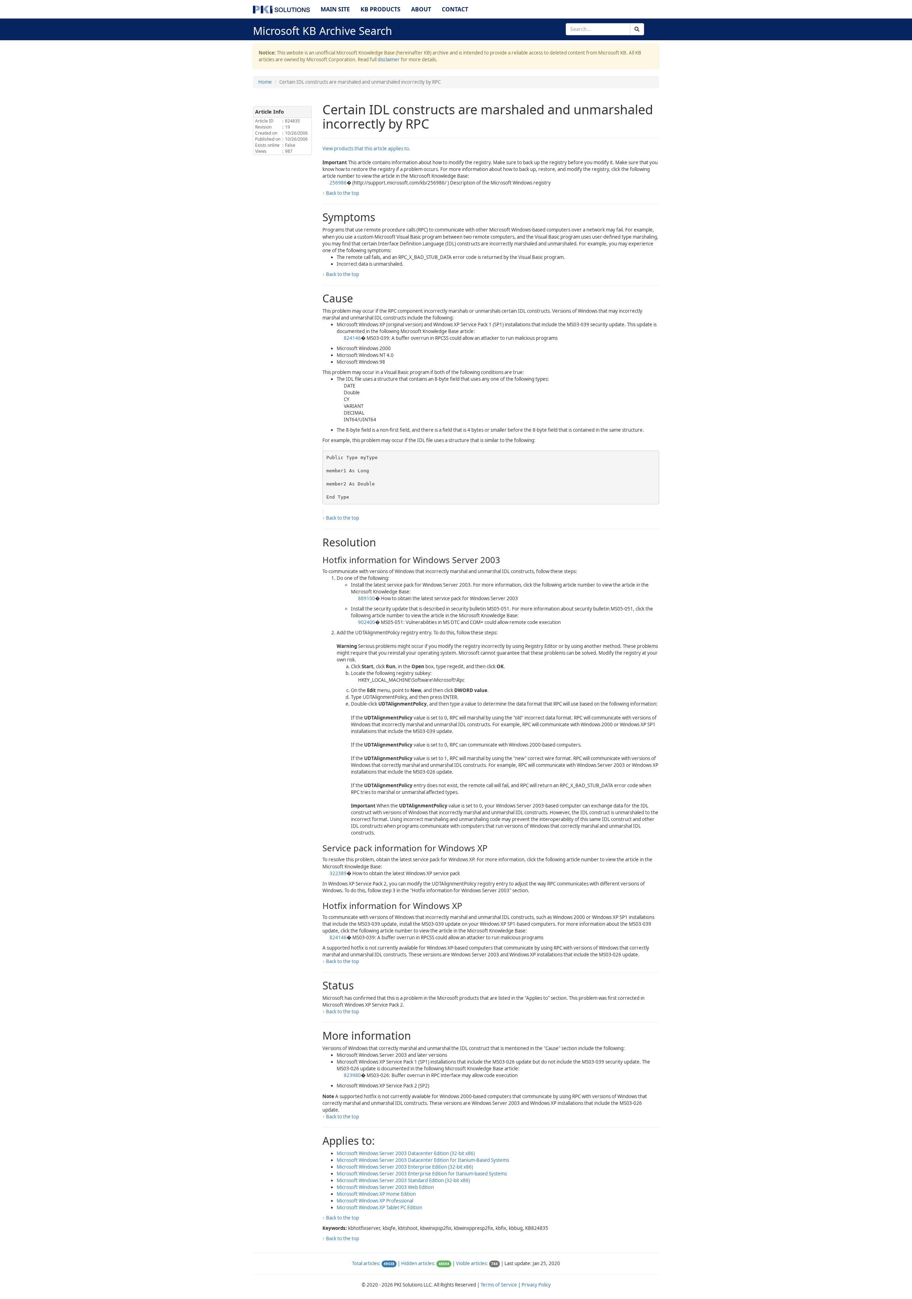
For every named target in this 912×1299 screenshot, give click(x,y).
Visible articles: (472, 1263)
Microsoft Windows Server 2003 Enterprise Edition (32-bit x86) (405, 1167)
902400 (366, 622)
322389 (338, 873)
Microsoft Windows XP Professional (375, 1200)
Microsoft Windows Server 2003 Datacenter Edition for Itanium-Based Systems (423, 1160)
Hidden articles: (418, 1263)
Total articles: (366, 1263)
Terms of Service (499, 1285)
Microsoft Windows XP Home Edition (376, 1194)
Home (265, 82)
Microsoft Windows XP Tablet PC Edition (379, 1207)
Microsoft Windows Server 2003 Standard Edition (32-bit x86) (403, 1180)
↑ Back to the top (340, 193)
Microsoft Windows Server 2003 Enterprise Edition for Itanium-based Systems (422, 1173)
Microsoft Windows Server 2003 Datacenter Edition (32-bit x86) (406, 1153)
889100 (366, 598)
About (421, 9)
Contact (455, 9)
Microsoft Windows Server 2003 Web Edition (385, 1187)
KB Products (380, 9)
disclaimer (389, 59)
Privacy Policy (536, 1285)
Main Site (335, 9)
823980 (352, 1075)
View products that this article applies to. (366, 148)
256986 (338, 183)
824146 (352, 338)
